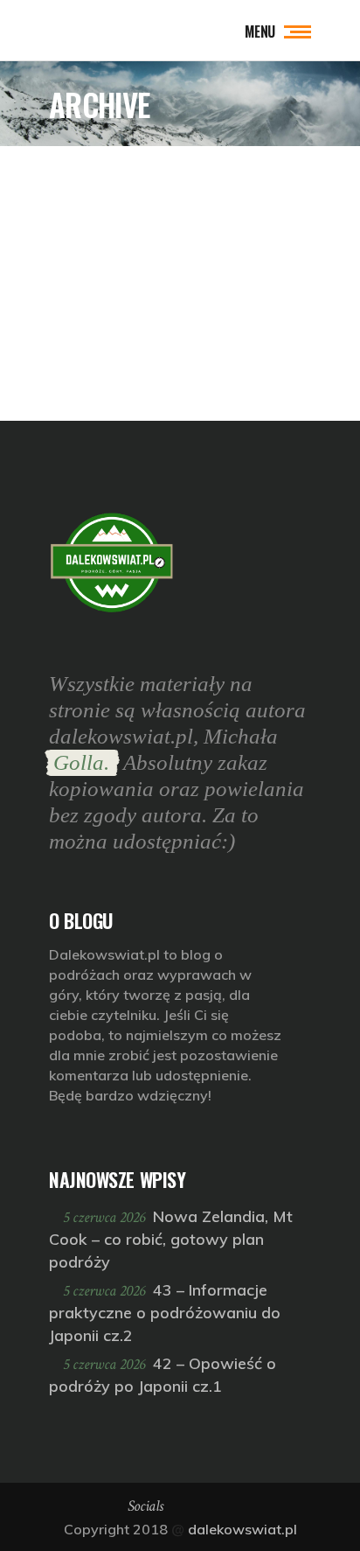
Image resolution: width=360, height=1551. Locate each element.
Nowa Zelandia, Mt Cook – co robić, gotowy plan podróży (171, 1239)
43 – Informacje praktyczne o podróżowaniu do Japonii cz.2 (164, 1312)
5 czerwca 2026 (106, 1217)
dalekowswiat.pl (242, 1529)
